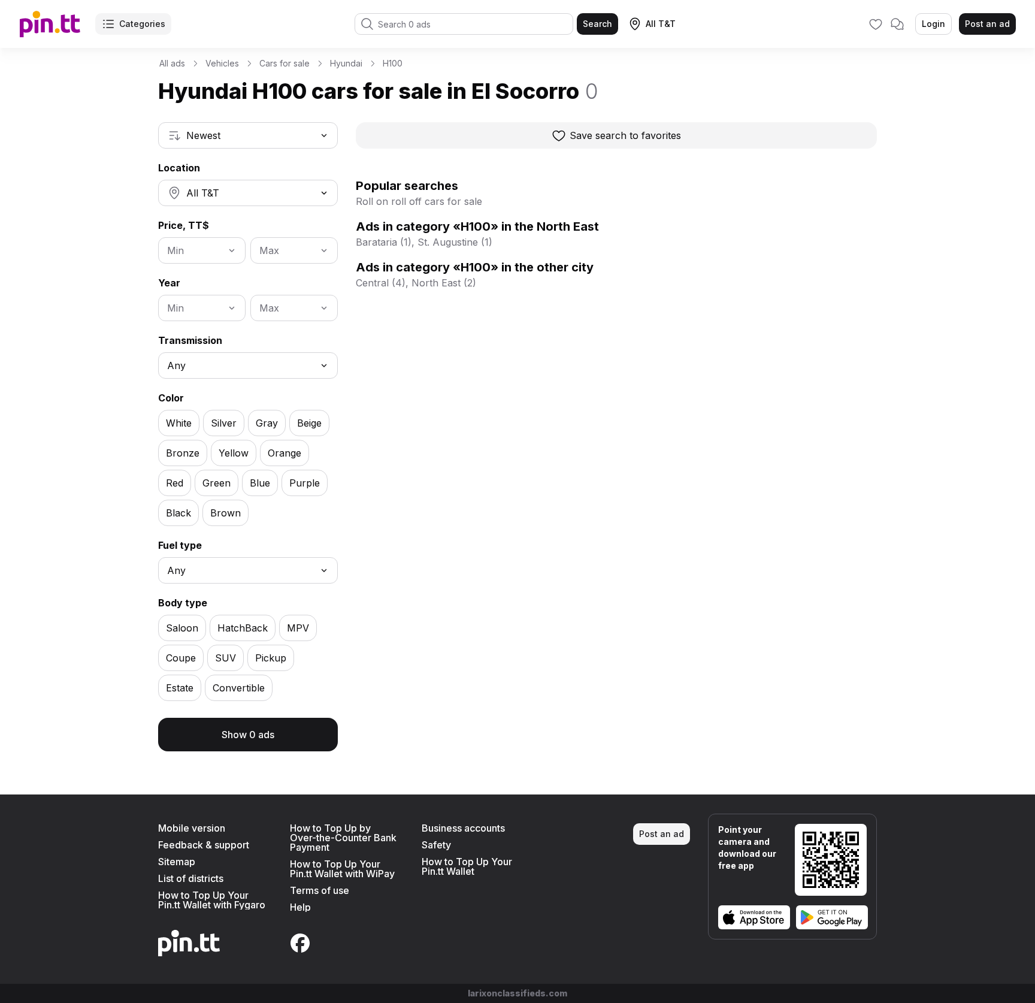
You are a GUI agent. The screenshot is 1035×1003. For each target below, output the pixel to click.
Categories (142, 24)
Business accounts (463, 828)
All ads (172, 63)
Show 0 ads (248, 735)
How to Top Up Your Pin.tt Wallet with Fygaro (211, 900)
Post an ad (987, 24)
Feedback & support (203, 845)
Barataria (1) (383, 242)
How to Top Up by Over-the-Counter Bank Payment (343, 837)
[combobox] (248, 135)
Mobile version (191, 828)
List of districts (190, 878)
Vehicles (222, 63)
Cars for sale (284, 63)
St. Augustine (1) (454, 242)
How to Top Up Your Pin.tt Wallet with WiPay (342, 868)
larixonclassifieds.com (517, 993)
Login (933, 24)
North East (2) (443, 283)
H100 (392, 63)
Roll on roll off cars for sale (419, 201)
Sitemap (176, 861)
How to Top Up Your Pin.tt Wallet (467, 866)
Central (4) (380, 283)
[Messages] (897, 24)
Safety (436, 845)
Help (300, 907)
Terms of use (319, 890)
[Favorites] (875, 24)
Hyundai (346, 63)
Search (597, 24)
